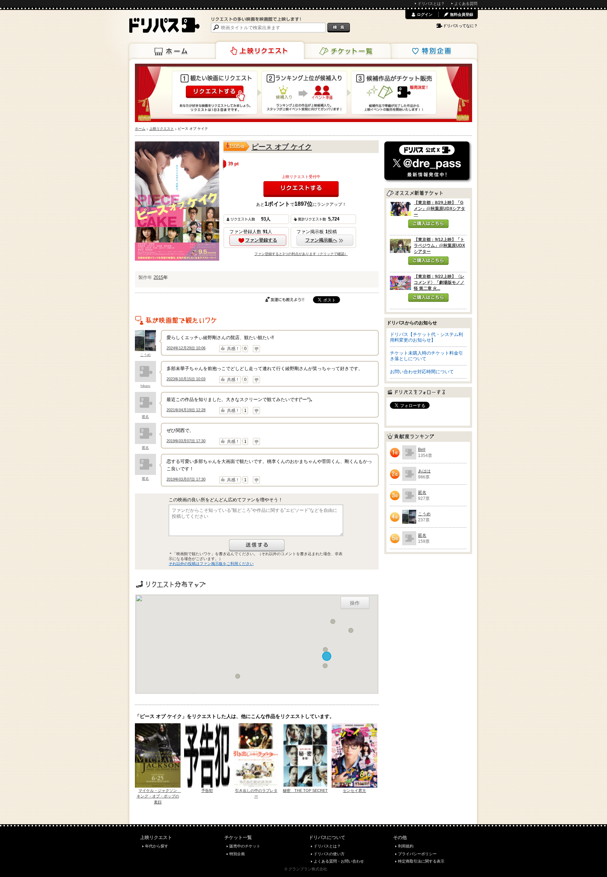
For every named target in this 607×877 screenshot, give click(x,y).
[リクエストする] (301, 189)
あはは (424, 471)
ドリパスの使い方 (329, 854)
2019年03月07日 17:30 (186, 441)
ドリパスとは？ (431, 3)
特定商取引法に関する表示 (421, 861)
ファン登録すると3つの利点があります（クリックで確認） (301, 254)
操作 (355, 602)
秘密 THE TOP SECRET (305, 790)
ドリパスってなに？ (460, 26)
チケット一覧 (346, 51)
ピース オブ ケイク (282, 147)
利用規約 (405, 846)
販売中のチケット (244, 846)
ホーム (173, 51)
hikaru (145, 386)
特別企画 (433, 51)
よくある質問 (465, 3)
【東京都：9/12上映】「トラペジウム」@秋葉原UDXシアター (439, 245)
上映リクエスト (260, 50)
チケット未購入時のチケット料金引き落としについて (426, 355)
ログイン (424, 14)
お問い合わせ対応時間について (422, 371)
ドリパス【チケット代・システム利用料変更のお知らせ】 (426, 337)
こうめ (145, 355)
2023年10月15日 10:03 (186, 379)
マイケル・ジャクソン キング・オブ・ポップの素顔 (159, 796)
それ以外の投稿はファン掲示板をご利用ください (211, 563)
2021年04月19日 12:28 (186, 410)
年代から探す (156, 846)
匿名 (145, 417)
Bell (421, 449)
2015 (158, 277)
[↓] (256, 348)
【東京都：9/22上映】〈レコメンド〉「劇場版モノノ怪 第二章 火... (439, 282)
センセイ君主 (354, 790)
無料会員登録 (461, 14)
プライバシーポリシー (417, 854)
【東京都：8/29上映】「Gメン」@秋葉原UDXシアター (439, 208)
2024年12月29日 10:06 (186, 348)
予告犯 (207, 790)
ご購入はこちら (428, 224)
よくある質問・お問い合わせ (339, 861)
